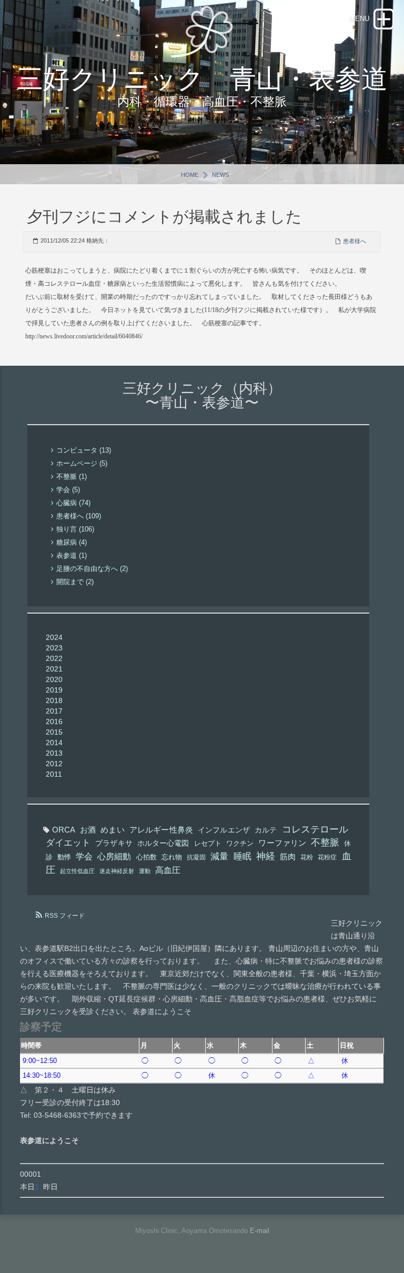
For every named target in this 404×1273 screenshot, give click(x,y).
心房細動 (114, 856)
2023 (54, 648)
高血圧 (167, 870)
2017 (54, 711)
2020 (54, 679)
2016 (54, 721)
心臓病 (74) (73, 503)
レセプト (207, 843)
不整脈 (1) (71, 476)
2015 (54, 732)
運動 (144, 871)
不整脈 (325, 842)
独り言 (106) (75, 529)
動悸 (64, 857)
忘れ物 (171, 857)
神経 (265, 856)
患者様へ (354, 241)
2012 (54, 763)
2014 (54, 742)
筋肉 (288, 856)
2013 (54, 753)
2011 (54, 774)
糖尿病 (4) (71, 542)
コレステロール (315, 829)
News (220, 175)
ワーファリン (282, 842)
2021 (54, 669)
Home (189, 175)
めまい (112, 830)
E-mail (259, 1231)
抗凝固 (196, 857)
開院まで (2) (75, 582)
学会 (84, 856)
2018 (54, 700)
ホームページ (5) (81, 463)
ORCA (63, 829)
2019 (54, 690)
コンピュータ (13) (83, 450)
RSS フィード (65, 915)
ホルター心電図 (163, 843)
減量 (219, 856)
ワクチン (240, 843)
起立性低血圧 (77, 871)
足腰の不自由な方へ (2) (92, 569)
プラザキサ (113, 843)
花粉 (306, 857)
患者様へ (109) (78, 516)
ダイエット (68, 843)
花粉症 (327, 857)
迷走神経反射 (116, 871)
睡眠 (242, 856)
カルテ (266, 830)
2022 (54, 658)
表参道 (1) (71, 555)
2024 (54, 637)
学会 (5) (68, 490)
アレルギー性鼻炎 (161, 830)
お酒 (88, 830)
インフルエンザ (224, 830)
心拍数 (146, 857)
